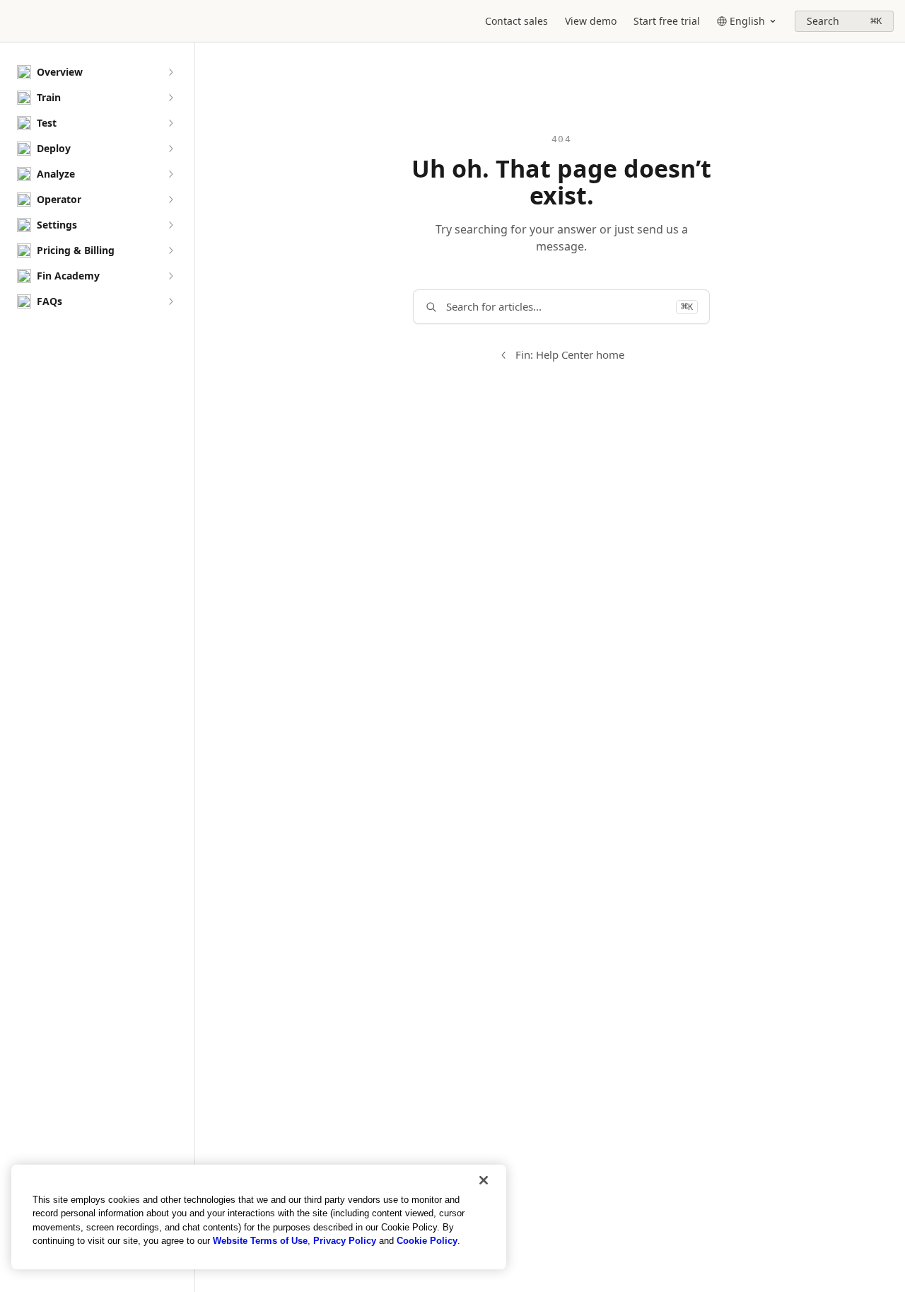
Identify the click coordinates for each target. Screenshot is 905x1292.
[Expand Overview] (170, 72)
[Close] (483, 1180)
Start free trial (667, 21)
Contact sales (516, 21)
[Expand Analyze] (170, 174)
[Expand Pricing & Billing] (170, 250)
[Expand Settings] (170, 225)
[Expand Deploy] (170, 148)
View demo (591, 21)
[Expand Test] (170, 123)
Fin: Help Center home (569, 354)
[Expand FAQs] (170, 301)
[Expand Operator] (170, 199)
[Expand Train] (170, 98)
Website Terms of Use (260, 1240)
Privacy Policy (344, 1240)
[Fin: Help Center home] (14, 21)
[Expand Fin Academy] (170, 276)
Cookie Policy (427, 1240)
